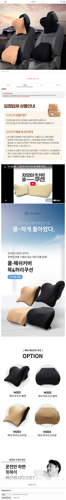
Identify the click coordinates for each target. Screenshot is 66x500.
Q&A (57, 85)
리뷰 (41, 85)
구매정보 (25, 85)
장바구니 (64, 1)
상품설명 (8, 85)
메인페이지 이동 (5, 1)
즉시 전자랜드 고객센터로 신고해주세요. (22, 96)
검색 (61, 1)
